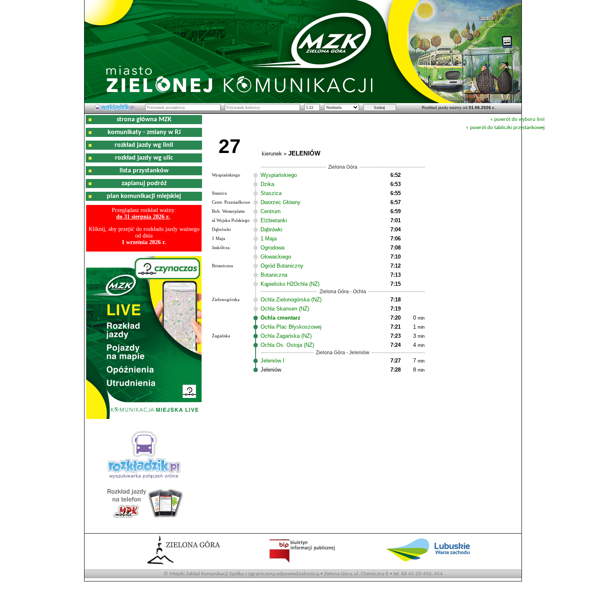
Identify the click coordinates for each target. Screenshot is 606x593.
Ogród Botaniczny (282, 266)
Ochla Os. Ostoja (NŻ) (287, 345)
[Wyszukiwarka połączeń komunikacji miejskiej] (114, 109)
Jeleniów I (272, 361)
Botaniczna (274, 275)
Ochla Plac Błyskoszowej (291, 327)
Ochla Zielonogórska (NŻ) (291, 299)
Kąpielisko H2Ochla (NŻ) (290, 284)
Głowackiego (276, 257)
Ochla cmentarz (281, 318)
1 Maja (269, 238)
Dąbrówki (271, 229)
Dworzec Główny (281, 202)
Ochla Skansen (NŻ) (285, 309)
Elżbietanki (274, 220)
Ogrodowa (272, 248)
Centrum (271, 211)
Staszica (271, 193)
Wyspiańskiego (279, 175)
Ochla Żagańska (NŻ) (286, 336)
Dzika (267, 184)
